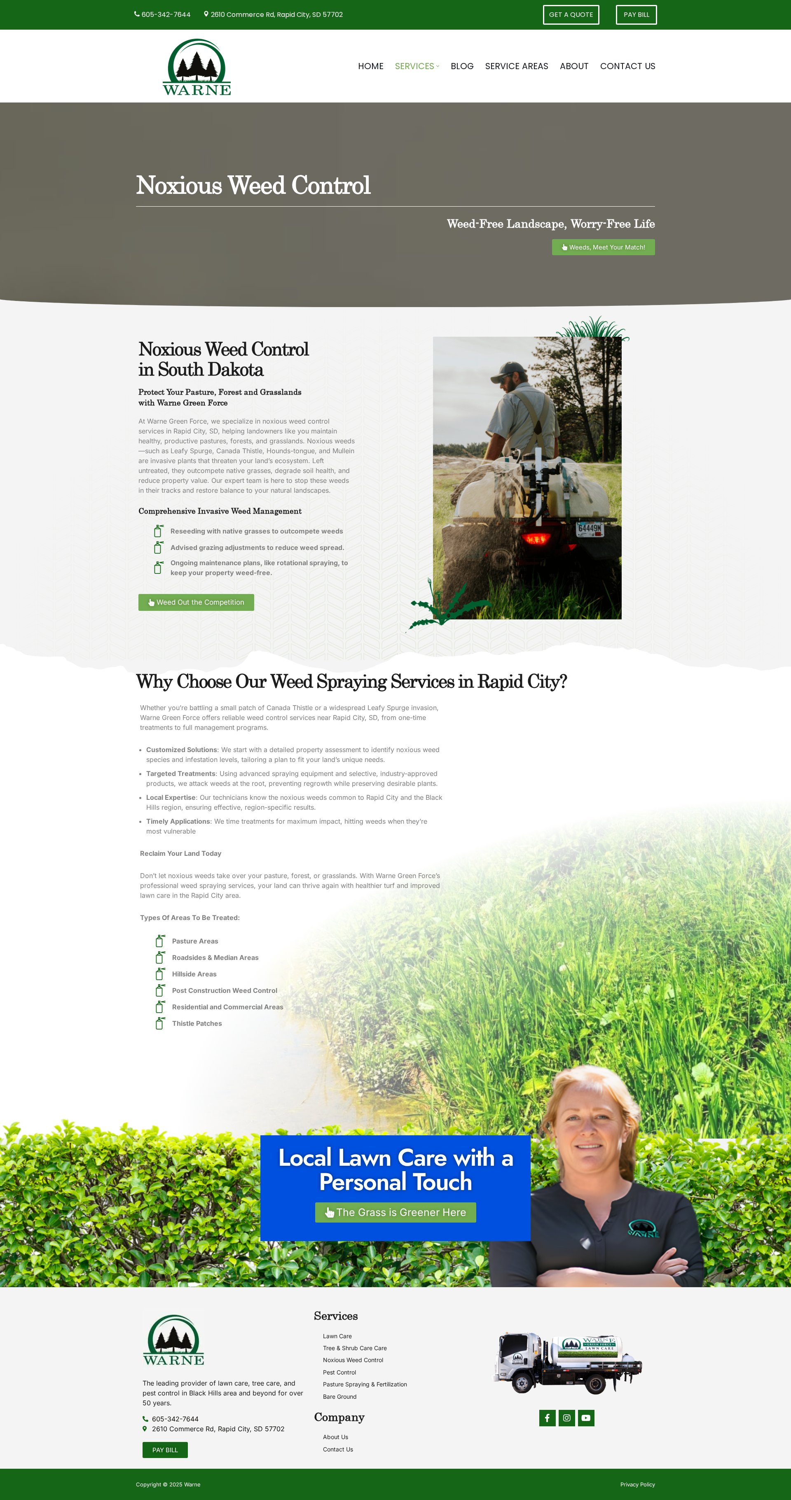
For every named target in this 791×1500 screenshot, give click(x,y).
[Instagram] (567, 1418)
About (574, 66)
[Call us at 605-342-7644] (138, 14)
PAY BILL (636, 14)
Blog (462, 66)
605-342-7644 (166, 14)
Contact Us (627, 66)
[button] (437, 66)
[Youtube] (586, 1418)
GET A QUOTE (571, 14)
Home (371, 66)
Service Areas (516, 66)
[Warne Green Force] (199, 66)
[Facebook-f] (547, 1418)
